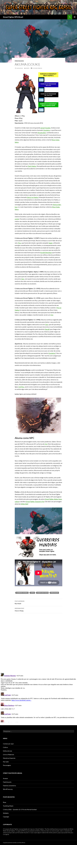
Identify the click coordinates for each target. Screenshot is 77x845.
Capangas (6, 817)
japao (32, 592)
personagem (54, 592)
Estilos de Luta (7, 751)
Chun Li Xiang (19, 610)
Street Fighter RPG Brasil (13, 17)
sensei (42, 128)
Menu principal (74, 17)
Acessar (5, 778)
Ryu (19, 243)
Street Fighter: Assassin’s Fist (35, 501)
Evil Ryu (21, 387)
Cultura (5, 747)
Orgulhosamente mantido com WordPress (14, 842)
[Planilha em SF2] (48, 94)
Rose (4, 802)
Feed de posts (7, 782)
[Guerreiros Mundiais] (38, 547)
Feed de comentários (9, 785)
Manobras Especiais (9, 758)
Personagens (19, 61)
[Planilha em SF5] (48, 84)
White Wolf (24, 504)
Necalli (47, 329)
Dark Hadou (32, 166)
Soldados (6, 813)
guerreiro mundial (22, 592)
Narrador (6, 762)
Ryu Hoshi (19, 602)
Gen (22, 279)
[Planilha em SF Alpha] (48, 104)
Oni (52, 315)
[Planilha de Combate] (41, 79)
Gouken (48, 128)
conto (17, 219)
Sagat (50, 243)
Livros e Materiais (8, 754)
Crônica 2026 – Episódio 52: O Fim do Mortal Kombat (20, 809)
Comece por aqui (8, 744)
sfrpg (27, 68)
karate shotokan (42, 592)
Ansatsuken (42, 133)
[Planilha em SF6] (48, 74)
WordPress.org (7, 789)
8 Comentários (37, 68)
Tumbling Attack (8, 806)
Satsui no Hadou (32, 197)
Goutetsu (46, 130)
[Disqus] (38, 643)
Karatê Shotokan (46, 252)
